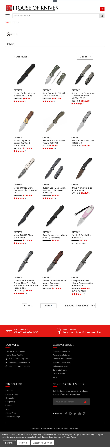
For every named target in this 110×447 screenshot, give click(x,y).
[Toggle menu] (8, 15)
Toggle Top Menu (55, 1)
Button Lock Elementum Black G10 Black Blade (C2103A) (54, 190)
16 (55, 198)
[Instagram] (70, 414)
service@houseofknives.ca (19, 363)
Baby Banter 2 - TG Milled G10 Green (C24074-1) (55, 94)
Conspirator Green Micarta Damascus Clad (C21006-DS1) (82, 283)
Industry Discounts (60, 366)
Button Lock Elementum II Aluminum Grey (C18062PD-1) (83, 95)
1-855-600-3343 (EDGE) (19, 359)
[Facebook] (66, 414)
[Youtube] (79, 414)
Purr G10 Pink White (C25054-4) (81, 236)
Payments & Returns (61, 355)
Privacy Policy (70, 437)
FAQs (55, 377)
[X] (75, 414)
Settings (9, 442)
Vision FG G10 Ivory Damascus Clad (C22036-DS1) (26, 190)
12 (26, 293)
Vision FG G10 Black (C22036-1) (23, 236)
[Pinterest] (84, 414)
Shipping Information (61, 351)
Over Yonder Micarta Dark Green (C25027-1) (55, 236)
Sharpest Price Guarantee (63, 359)
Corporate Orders (60, 370)
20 (55, 148)
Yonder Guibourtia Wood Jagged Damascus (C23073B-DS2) (54, 283)
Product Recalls (59, 374)
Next (47, 305)
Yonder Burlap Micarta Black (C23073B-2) (24, 94)
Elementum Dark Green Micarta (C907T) (54, 141)
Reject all (23, 442)
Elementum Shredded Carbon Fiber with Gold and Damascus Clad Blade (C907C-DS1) (26, 284)
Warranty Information (61, 363)
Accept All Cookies (42, 442)
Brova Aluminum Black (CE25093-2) (82, 189)
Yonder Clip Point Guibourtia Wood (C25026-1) (22, 142)
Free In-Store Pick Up (14, 355)
